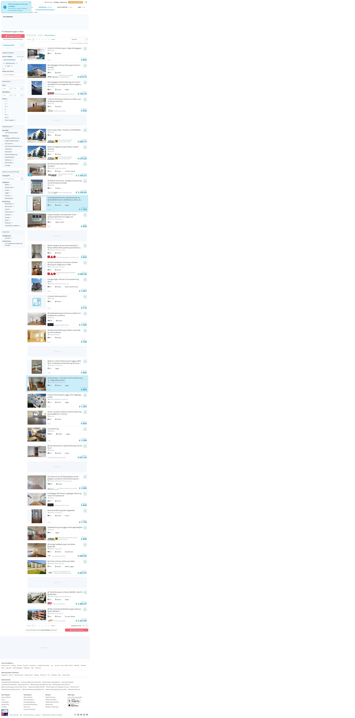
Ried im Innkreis (69, 665)
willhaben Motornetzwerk (52, 702)
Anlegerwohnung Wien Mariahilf (36, 687)
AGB (21, 715)
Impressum (37, 715)
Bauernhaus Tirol (74, 687)
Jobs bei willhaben (6, 697)
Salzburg (36, 675)
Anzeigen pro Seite (76, 625)
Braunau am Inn (5, 665)
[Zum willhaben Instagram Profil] (75, 715)
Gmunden (25, 665)
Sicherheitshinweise (29, 699)
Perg (62, 665)
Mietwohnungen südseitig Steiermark (11, 689)
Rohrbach (76, 665)
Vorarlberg (54, 675)
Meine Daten (27, 707)
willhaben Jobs (49, 704)
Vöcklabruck (27, 668)
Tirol (48, 675)
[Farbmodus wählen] (86, 2)
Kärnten (11, 675)
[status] (16, 7)
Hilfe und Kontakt (28, 697)
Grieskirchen (33, 665)
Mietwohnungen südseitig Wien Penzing (40, 684)
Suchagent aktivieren (14, 36)
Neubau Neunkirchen (23, 684)
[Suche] (22, 179)
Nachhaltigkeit (5, 702)
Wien (59, 675)
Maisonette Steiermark (74, 689)
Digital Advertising (50, 697)
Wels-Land (38, 668)
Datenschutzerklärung (29, 709)
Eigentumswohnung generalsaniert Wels (56, 689)
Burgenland (4, 675)
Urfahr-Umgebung (17, 668)
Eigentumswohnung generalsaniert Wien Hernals (14, 687)
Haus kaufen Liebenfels (67, 682)
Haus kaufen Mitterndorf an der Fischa (31, 682)
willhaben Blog (5, 704)
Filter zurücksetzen (50, 35)
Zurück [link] (29, 39)
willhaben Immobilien (51, 699)
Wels (32, 668)
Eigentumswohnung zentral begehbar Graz (33, 689)
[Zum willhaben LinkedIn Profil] (84, 715)
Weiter (53, 39)
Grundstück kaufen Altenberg (9, 684)
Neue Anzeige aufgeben (76, 2)
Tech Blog (4, 707)
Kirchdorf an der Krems (44, 665)
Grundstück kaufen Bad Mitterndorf (10, 682)
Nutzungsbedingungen (29, 702)
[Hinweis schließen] (30, 2)
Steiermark (43, 675)
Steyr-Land (8, 668)
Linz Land (57, 665)
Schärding (83, 665)
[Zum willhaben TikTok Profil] (78, 715)
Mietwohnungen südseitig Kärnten (51, 682)
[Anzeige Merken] (85, 48)
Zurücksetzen (20, 56)
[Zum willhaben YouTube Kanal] (81, 715)
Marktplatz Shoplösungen (52, 707)
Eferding (13, 665)
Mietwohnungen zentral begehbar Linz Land (57, 687)
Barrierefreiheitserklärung (30, 704)
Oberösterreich (29, 675)
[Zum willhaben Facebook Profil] (87, 715)
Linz (52, 665)
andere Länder (66, 675)
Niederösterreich (19, 675)
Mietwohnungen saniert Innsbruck (61, 684)
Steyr (2, 668)
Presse (3, 699)
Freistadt (19, 665)
